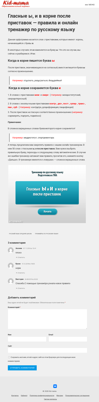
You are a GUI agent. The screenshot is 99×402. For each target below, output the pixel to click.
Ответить (21, 257)
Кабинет (24, 395)
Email (51, 335)
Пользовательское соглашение (77, 395)
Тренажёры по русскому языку (46, 234)
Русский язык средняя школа (20, 234)
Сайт (10, 346)
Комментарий (14, 307)
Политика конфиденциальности (42, 395)
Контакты (15, 395)
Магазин (60, 395)
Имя (9, 335)
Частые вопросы (50, 399)
